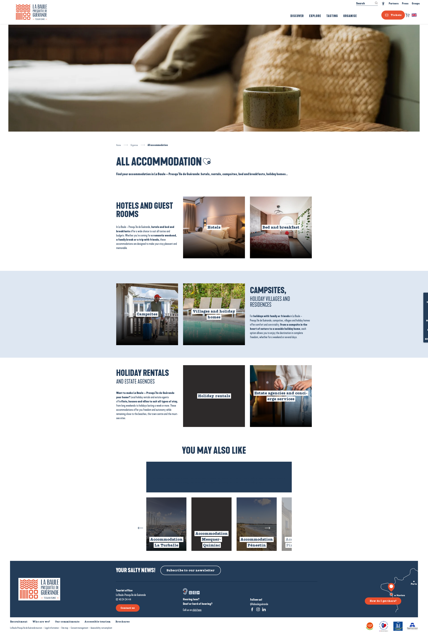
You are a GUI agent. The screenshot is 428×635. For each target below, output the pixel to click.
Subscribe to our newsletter (191, 570)
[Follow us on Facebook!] (252, 609)
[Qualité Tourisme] (383, 625)
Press (405, 4)
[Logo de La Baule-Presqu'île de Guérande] (39, 589)
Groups (416, 4)
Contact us (128, 608)
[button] (414, 15)
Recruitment (18, 621)
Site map (64, 627)
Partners (394, 4)
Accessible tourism (97, 621)
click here (196, 610)
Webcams (420, 320)
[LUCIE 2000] (370, 625)
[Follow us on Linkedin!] (264, 609)
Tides (420, 311)
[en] (414, 15)
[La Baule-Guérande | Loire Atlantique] (31, 13)
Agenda (420, 330)
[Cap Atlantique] (412, 625)
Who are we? (41, 621)
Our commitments (67, 621)
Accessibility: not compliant (101, 627)
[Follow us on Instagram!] (258, 609)
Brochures (420, 339)
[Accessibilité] (383, 4)
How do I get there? (383, 601)
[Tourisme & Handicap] (398, 625)
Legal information (52, 627)
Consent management (79, 627)
